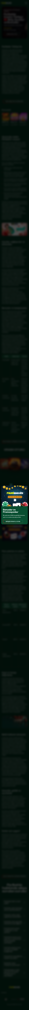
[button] (13, 521)
